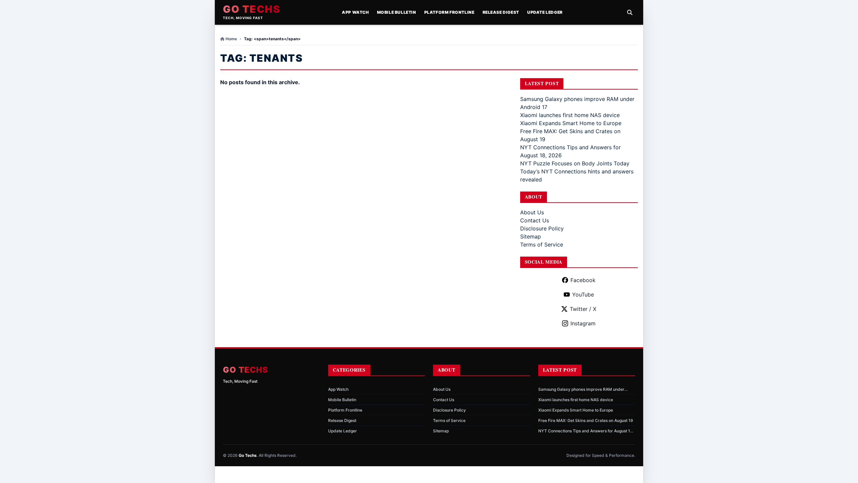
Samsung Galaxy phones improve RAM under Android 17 (581, 389)
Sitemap (530, 236)
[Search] (629, 12)
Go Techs (251, 9)
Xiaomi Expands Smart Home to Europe (570, 123)
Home (231, 38)
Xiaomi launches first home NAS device (570, 115)
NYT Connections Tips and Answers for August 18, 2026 (586, 431)
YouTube (583, 294)
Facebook (583, 280)
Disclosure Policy (542, 228)
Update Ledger (545, 12)
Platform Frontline (449, 12)
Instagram (583, 323)
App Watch (355, 12)
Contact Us (534, 220)
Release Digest (501, 12)
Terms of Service (541, 244)
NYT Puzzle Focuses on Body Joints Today (574, 163)
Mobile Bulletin (396, 12)
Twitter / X (583, 309)
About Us (532, 212)
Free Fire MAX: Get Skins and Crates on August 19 (585, 420)
